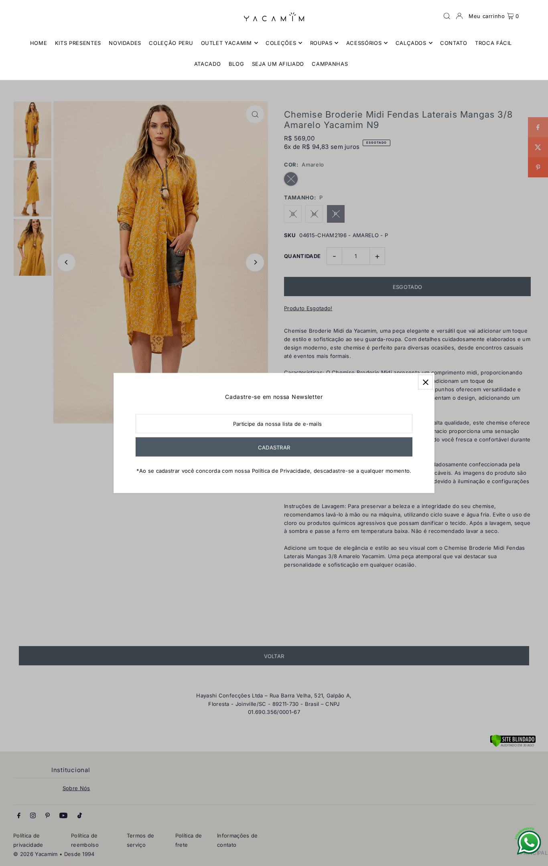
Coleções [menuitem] (281, 43)
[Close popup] (425, 382)
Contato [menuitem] (453, 43)
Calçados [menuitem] (411, 43)
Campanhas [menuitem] (330, 64)
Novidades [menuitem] (125, 43)
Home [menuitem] (38, 43)
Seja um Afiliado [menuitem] (278, 64)
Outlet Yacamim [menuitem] (226, 43)
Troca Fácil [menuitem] (493, 43)
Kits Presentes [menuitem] (78, 43)
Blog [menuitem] (236, 64)
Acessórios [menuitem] (364, 43)
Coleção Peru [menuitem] (171, 43)
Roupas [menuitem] (321, 43)
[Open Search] (447, 16)
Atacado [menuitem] (207, 64)
